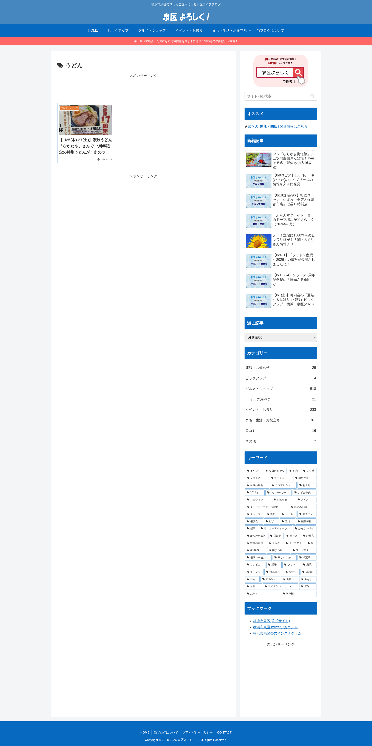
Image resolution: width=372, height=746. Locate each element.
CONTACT (224, 732)
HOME (144, 732)
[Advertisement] (143, 88)
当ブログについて (166, 732)
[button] (312, 96)
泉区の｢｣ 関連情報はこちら (277, 126)
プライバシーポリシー (198, 732)
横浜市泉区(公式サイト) (271, 621)
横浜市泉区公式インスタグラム (277, 633)
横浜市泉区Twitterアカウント (275, 627)
